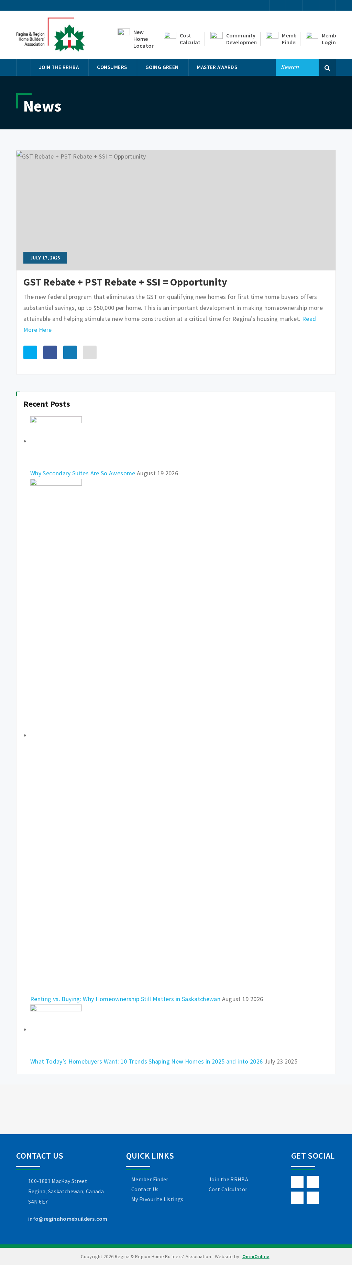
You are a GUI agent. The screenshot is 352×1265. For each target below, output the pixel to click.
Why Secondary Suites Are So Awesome (82, 473)
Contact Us (145, 1189)
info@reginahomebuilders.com (68, 1218)
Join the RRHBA (228, 1179)
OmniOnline (256, 1256)
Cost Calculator (228, 1189)
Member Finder (149, 1179)
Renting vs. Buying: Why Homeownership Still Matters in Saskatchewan (125, 999)
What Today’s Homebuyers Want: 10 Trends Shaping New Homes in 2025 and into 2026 (146, 1061)
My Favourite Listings (157, 1199)
